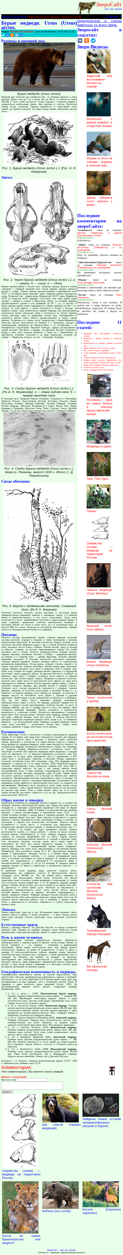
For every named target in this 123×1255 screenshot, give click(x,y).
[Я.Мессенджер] (3, 35)
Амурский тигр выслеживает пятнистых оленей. (55, 17)
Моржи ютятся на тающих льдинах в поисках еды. (99, 162)
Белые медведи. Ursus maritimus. (99, 663)
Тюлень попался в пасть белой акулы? (100, 358)
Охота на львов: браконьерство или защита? (21, 1239)
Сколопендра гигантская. (91, 282)
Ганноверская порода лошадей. (99, 932)
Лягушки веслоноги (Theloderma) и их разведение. (99, 247)
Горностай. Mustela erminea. (98, 774)
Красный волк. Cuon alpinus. (99, 627)
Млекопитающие (22, 31)
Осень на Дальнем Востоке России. (99, 370)
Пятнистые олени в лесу (94, 367)
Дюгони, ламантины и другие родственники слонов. (99, 234)
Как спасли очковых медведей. (96, 350)
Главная (111, 16)
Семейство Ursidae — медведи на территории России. (99, 550)
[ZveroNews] (93, 43)
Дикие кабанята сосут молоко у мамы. (99, 201)
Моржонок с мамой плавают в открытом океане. (99, 122)
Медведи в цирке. (99, 446)
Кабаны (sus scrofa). (56, 1211)
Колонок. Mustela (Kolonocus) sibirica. (99, 848)
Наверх (112, 1067)
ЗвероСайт (109, 4)
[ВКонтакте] (8, 35)
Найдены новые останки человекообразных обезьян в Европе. (101, 1122)
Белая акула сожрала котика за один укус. (101, 365)
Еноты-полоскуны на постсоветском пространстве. (99, 737)
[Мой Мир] (21, 35)
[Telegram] (17, 35)
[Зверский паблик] (87, 43)
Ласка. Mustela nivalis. (99, 810)
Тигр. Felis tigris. (98, 479)
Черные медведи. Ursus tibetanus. (99, 591)
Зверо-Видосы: (14, 16)
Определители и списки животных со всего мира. (99, 23)
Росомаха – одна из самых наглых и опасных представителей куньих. (99, 407)
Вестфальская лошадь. (97, 968)
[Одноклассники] (12, 35)
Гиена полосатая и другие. (99, 699)
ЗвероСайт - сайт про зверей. (61, 1250)
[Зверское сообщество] (80, 43)
